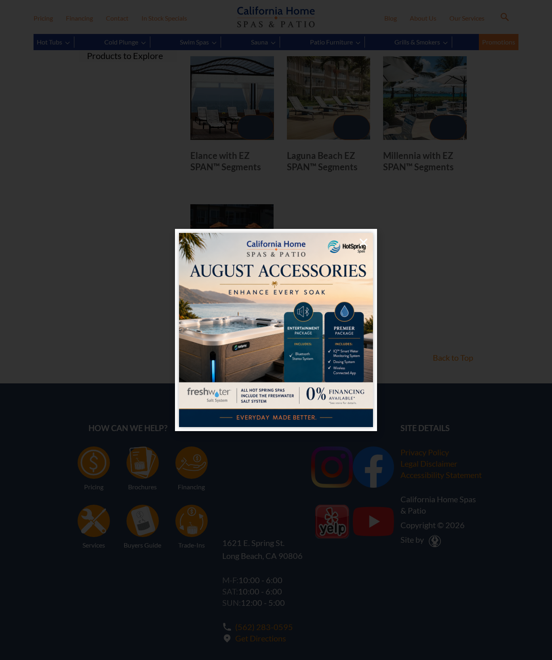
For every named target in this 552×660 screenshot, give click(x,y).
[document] (276, 330)
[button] (363, 242)
